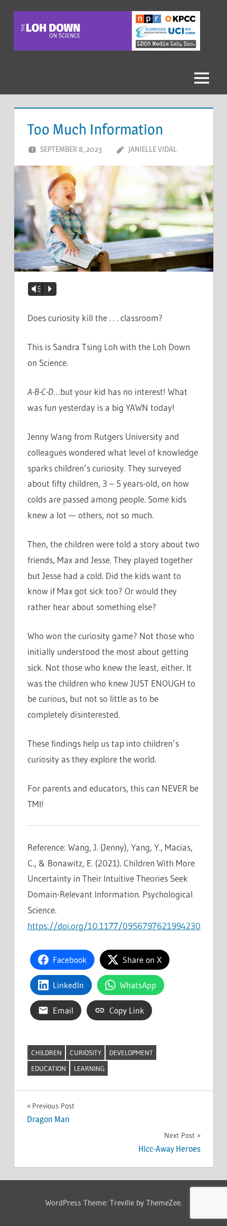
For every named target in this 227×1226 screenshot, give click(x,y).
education (48, 1068)
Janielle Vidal (152, 149)
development (131, 1052)
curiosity (85, 1052)
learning (89, 1068)
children (46, 1052)
